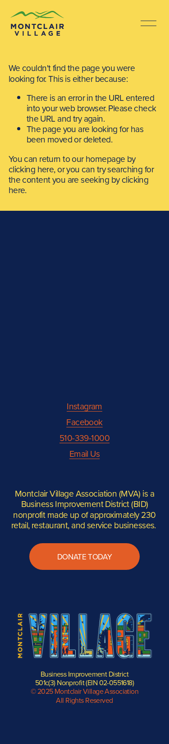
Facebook (84, 422)
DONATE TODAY (84, 556)
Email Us (84, 453)
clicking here (31, 169)
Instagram (84, 406)
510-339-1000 (84, 437)
